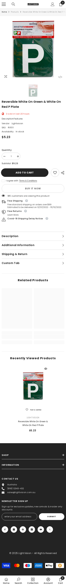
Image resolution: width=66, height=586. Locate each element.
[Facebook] (5, 529)
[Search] (13, 4)
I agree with (12, 180)
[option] (33, 49)
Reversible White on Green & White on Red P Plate (33, 423)
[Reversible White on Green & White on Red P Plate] (33, 386)
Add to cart (26, 172)
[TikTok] (32, 529)
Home (4, 12)
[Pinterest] (23, 529)
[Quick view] (45, 368)
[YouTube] (41, 529)
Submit (51, 516)
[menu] (4, 4)
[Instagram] (14, 529)
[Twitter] (50, 529)
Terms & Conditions (28, 181)
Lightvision (17, 123)
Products (15, 12)
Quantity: (7, 150)
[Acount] (52, 4)
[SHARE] (61, 173)
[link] (55, 172)
